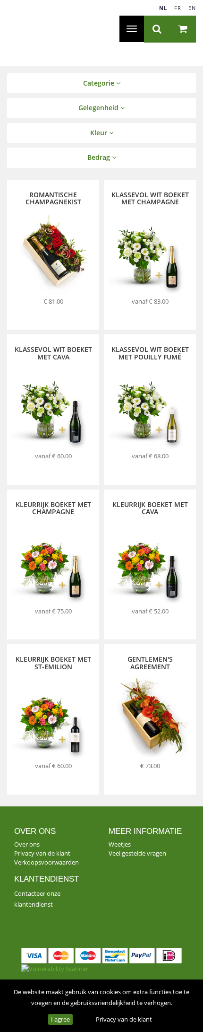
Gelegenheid (99, 107)
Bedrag (99, 157)
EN (192, 7)
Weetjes (120, 844)
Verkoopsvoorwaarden (46, 862)
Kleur (99, 132)
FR (177, 7)
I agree (60, 1019)
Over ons (27, 844)
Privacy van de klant (124, 1019)
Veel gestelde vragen (137, 853)
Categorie (99, 83)
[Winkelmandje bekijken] (183, 29)
